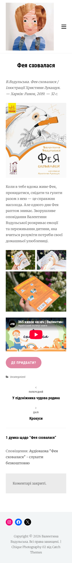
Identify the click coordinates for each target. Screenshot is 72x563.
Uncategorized (17, 376)
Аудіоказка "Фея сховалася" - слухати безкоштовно (32, 457)
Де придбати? (23, 363)
